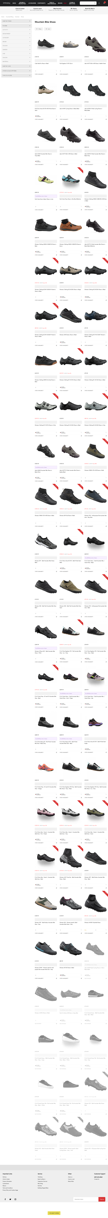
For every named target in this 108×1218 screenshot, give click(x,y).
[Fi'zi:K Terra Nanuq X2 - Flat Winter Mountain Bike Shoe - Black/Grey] (46, 722)
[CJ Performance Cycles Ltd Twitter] (10, 1199)
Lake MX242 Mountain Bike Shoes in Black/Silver (43, 471)
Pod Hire (40, 1185)
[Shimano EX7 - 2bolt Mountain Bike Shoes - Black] (46, 541)
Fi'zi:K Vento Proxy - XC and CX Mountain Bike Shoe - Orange (45, 787)
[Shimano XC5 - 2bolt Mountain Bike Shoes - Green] (46, 1129)
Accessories (32, 3)
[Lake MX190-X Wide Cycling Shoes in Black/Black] (96, 89)
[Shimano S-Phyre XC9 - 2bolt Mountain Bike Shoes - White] (46, 632)
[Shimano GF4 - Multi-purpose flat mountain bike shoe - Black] (96, 587)
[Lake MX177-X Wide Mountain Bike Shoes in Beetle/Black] (71, 451)
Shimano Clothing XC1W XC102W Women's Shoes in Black (95, 335)
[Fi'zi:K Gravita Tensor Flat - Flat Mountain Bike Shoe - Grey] (96, 1039)
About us (70, 1177)
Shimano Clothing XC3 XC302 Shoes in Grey (95, 425)
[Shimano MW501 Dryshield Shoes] (96, 903)
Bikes (14, 3)
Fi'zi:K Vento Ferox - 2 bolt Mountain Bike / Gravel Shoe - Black (95, 561)
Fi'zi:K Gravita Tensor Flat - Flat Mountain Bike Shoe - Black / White (45, 1104)
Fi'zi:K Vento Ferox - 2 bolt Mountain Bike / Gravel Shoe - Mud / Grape (70, 697)
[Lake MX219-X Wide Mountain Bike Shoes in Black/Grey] (96, 135)
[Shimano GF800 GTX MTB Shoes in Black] (46, 496)
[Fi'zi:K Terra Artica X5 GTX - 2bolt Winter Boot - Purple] (96, 722)
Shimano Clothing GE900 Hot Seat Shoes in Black (45, 380)
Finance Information (7, 1181)
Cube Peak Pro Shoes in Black (42, 63)
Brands (60, 3)
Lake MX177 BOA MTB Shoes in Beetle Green (95, 63)
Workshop (40, 1177)
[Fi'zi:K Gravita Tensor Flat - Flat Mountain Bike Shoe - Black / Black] (71, 1084)
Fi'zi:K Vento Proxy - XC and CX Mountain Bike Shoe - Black (45, 697)
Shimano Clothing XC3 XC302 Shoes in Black (70, 425)
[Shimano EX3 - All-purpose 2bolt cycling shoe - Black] (96, 1129)
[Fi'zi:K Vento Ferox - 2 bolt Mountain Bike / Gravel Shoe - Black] (96, 541)
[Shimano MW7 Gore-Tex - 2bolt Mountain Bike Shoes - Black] (71, 858)
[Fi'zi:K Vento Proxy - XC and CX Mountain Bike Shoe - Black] (46, 677)
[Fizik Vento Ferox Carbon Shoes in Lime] (46, 180)
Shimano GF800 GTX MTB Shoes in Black (44, 515)
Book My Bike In (41, 1179)
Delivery (4, 1177)
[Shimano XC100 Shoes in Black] (71, 948)
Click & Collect (6, 1179)
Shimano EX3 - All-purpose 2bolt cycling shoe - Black (95, 1149)
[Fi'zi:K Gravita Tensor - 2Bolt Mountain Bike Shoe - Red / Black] (96, 994)
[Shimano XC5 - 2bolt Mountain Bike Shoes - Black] (96, 1084)
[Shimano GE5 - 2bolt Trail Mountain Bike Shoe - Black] (46, 587)
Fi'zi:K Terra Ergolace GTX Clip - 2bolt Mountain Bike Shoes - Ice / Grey (95, 787)
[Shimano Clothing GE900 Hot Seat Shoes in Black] (46, 361)
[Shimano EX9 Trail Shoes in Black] (71, 496)
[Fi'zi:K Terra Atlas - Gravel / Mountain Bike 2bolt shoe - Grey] (71, 813)
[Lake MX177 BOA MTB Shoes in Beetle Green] (96, 44)
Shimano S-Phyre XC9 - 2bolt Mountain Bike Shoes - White (45, 652)
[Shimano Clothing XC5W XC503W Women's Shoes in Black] (46, 270)
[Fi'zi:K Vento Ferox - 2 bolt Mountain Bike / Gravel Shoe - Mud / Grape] (71, 677)
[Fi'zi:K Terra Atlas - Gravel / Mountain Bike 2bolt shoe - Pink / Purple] (46, 813)
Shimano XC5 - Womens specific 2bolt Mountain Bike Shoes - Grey (68, 923)
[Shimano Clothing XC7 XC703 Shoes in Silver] (46, 406)
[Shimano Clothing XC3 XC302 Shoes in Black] (71, 406)
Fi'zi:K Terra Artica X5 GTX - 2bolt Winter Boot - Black (70, 561)
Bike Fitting (40, 1183)
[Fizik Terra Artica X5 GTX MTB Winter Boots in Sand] (46, 89)
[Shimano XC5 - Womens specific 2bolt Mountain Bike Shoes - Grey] (71, 903)
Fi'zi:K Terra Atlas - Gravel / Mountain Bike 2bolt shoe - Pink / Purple (45, 833)
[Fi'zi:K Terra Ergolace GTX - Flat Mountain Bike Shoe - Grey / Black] (96, 632)
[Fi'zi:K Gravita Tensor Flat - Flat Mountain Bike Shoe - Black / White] (46, 1084)
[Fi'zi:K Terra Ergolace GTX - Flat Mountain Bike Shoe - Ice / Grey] (71, 632)
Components (41, 3)
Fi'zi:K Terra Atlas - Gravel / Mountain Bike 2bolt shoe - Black (45, 878)
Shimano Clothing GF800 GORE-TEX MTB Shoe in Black (96, 199)
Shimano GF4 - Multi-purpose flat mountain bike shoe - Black (96, 606)
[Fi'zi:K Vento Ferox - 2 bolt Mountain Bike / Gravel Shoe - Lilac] (96, 677)
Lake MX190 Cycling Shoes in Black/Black (69, 108)
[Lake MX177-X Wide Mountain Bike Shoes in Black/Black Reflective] (96, 225)
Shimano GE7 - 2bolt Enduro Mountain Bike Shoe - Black (95, 878)
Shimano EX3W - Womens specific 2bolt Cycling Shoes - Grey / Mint (69, 1149)
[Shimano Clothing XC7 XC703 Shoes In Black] (71, 361)
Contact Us (96, 1179)
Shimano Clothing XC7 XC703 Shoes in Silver (45, 425)
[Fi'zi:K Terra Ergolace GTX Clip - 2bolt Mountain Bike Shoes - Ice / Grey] (96, 768)
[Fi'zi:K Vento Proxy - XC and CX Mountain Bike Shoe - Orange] (46, 768)
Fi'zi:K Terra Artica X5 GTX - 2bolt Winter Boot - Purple (95, 742)
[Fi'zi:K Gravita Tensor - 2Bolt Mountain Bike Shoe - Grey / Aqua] (46, 1039)
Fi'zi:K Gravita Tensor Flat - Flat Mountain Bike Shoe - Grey (95, 1059)
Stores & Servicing (72, 3)
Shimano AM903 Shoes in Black (42, 1013)
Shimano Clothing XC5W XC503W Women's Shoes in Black (45, 290)
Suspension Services (42, 1181)
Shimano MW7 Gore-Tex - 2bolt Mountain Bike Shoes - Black (70, 878)
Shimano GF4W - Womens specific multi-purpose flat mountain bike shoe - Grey (44, 968)
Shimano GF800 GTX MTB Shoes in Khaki (94, 470)
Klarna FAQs (71, 1181)
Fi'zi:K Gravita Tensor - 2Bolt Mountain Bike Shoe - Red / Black (94, 1013)
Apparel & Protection (22, 3)
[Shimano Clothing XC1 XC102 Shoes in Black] (96, 361)
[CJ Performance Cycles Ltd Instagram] (15, 1199)
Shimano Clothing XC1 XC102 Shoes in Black (95, 380)
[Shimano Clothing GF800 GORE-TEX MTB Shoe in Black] (96, 180)
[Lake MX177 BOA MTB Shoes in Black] (71, 135)
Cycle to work (71, 1179)
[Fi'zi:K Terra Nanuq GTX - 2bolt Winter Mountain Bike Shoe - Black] (71, 722)
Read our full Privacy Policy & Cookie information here (54, 1209)
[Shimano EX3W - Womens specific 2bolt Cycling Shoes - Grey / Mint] (71, 1129)
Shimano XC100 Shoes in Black (67, 967)
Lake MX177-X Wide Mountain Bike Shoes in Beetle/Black (70, 471)
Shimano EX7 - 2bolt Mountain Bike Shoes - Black (45, 561)
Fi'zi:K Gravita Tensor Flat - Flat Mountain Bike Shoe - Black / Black (70, 1104)
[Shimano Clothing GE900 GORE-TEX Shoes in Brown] (71, 225)
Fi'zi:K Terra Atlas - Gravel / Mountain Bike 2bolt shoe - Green (94, 833)
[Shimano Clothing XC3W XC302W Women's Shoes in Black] (46, 315)
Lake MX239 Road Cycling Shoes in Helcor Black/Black (94, 968)
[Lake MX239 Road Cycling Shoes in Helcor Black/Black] (96, 948)
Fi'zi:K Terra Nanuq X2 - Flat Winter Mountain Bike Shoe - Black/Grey (45, 742)
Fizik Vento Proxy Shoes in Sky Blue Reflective (70, 199)
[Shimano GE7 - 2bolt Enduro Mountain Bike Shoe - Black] (96, 858)
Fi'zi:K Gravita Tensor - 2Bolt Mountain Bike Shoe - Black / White (69, 1059)
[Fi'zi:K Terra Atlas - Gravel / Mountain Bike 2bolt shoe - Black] (46, 858)
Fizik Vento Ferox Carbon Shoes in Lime (44, 199)
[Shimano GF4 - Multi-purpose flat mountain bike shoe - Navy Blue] (96, 496)
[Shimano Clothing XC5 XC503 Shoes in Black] (96, 270)
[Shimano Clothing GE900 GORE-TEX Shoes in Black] (46, 225)
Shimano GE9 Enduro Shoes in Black (68, 334)
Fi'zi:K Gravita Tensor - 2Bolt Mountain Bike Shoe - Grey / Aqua (45, 1059)
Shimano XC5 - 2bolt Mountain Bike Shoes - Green (45, 1149)
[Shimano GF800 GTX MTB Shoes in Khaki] (96, 451)
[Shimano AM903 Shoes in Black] (46, 994)
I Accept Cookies (54, 1213)
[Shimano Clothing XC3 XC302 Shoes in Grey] (96, 406)
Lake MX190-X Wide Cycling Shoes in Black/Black (93, 109)
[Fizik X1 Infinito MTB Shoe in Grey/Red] (71, 994)
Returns (4, 1185)
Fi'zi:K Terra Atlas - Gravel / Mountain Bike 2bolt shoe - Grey (69, 833)
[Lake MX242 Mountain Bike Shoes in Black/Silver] (46, 451)
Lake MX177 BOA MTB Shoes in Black (68, 153)
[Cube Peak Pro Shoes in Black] (46, 44)
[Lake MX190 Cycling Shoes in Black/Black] (71, 89)
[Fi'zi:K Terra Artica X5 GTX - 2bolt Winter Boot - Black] (71, 541)
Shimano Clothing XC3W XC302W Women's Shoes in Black (45, 335)
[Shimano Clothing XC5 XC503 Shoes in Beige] (71, 270)
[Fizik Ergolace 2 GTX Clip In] (71, 44)
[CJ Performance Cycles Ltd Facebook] (5, 1199)
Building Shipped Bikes (43, 1188)
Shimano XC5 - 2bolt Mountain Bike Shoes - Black (95, 1104)
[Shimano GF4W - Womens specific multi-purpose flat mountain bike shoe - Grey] (46, 948)
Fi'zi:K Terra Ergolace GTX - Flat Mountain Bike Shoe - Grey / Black (95, 652)
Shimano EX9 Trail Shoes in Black (67, 515)
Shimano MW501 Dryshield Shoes (92, 922)
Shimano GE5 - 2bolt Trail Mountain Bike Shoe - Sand (71, 606)
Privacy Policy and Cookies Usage (10, 1190)
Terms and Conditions (8, 1188)
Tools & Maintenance (52, 3)
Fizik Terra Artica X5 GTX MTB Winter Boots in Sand (45, 109)
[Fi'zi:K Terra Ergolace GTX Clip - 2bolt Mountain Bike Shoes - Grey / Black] (71, 768)
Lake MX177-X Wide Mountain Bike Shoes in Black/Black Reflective (95, 245)
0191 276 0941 (98, 1177)
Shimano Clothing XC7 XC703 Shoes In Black (70, 380)
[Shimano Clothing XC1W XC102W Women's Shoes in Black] (96, 315)
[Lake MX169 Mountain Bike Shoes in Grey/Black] (46, 135)
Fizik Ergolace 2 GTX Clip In (66, 63)
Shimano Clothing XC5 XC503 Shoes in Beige (70, 289)
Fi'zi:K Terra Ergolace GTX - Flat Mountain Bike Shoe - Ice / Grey (70, 652)
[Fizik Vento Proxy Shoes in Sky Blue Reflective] (71, 180)
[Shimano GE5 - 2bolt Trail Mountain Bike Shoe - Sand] (71, 587)
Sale (65, 3)
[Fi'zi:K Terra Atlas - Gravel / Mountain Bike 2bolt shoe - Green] (96, 813)
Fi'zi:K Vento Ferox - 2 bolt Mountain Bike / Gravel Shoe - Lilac (95, 697)
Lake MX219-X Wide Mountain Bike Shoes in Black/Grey (95, 154)
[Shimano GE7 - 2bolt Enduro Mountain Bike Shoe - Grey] (46, 903)
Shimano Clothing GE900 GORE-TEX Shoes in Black (45, 245)
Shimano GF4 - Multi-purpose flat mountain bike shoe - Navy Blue (96, 516)
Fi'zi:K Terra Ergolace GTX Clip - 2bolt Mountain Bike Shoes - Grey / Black (71, 787)
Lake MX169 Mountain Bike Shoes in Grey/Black (43, 154)
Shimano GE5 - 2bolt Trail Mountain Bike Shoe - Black (46, 606)
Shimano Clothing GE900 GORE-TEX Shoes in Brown (70, 245)
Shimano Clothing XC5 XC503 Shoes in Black (95, 289)
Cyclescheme (6, 1183)
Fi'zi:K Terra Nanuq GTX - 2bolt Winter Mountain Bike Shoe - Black (68, 742)
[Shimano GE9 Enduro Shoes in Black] (71, 315)
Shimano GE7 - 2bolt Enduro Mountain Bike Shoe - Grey (45, 923)
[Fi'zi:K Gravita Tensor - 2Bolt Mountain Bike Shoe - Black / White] (71, 1039)
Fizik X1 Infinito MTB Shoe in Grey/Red (69, 1013)
